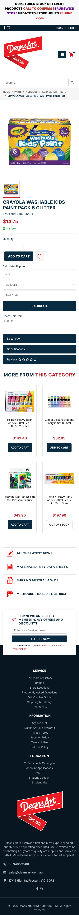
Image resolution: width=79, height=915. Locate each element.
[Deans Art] (23, 54)
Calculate (39, 306)
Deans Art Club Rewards (39, 727)
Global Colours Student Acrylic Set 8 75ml (59, 421)
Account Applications (39, 768)
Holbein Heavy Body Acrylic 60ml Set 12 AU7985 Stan (59, 500)
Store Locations (39, 687)
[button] (39, 256)
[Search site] (72, 82)
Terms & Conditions (52, 645)
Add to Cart (19, 256)
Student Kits (39, 782)
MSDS (39, 772)
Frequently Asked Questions (39, 692)
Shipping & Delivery (39, 702)
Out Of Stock (59, 524)
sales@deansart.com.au (26, 872)
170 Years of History (39, 678)
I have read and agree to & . (38, 647)
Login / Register (66, 27)
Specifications (16, 349)
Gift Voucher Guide (39, 697)
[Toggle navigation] (62, 54)
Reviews (12, 359)
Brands (39, 682)
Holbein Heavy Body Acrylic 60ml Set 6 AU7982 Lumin (20, 423)
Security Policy (39, 737)
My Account (39, 723)
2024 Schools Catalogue (39, 763)
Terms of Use (39, 742)
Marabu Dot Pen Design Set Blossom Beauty (20, 498)
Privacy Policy (19, 648)
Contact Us (40, 707)
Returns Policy (40, 747)
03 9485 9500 (19, 864)
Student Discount (39, 777)
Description (14, 338)
